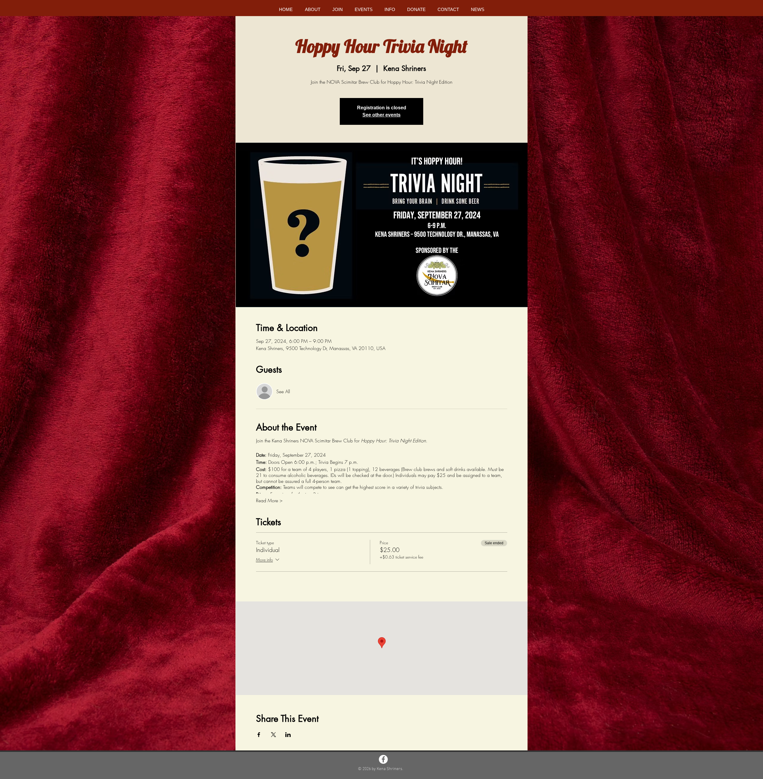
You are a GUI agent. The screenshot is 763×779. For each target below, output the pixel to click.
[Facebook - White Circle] (383, 759)
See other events (381, 114)
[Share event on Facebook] (259, 734)
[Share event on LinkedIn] (288, 734)
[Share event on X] (273, 734)
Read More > (269, 500)
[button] (312, 9)
